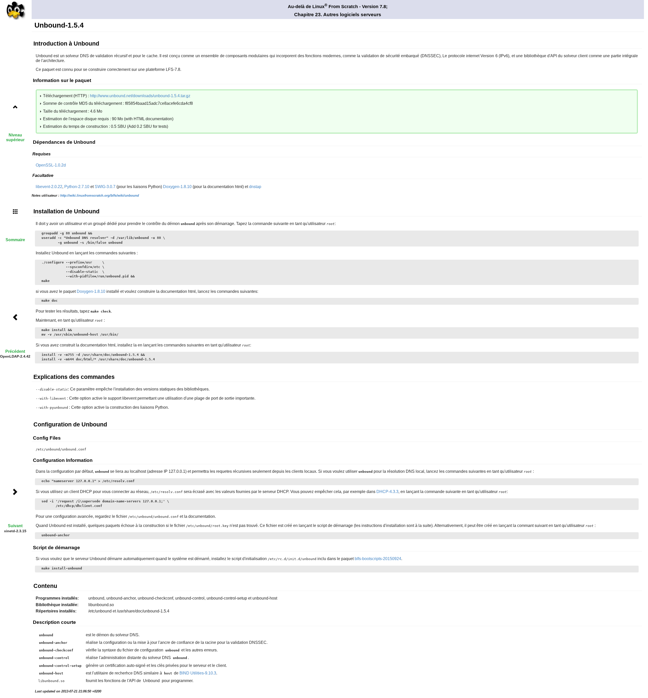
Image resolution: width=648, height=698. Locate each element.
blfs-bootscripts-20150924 (378, 559)
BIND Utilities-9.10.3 (197, 673)
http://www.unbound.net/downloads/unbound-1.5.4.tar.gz (140, 96)
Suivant (15, 526)
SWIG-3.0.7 (105, 186)
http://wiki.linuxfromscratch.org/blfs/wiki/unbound (99, 195)
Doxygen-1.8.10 (177, 186)
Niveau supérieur (15, 137)
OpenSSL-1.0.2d (51, 165)
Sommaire (15, 240)
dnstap (255, 186)
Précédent (15, 351)
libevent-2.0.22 (49, 186)
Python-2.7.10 (76, 186)
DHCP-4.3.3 (387, 491)
